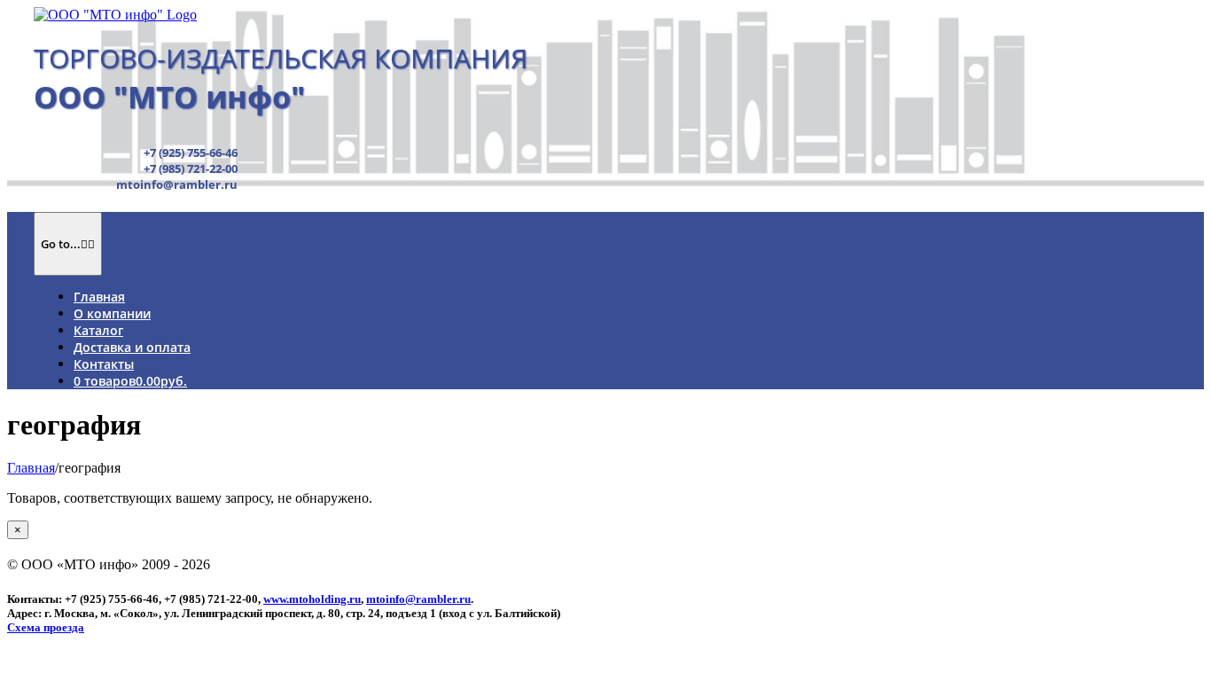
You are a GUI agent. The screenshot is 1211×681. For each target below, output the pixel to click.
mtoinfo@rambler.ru (418, 599)
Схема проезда (45, 627)
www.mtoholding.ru (312, 599)
